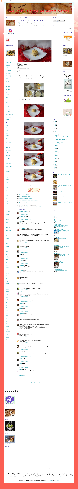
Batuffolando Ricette (57, 253)
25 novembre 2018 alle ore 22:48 (25, 367)
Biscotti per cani (8, 62)
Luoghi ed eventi (8, 150)
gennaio (56, 158)
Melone (7, 259)
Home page (9, 14)
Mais (6, 249)
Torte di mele (8, 89)
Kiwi (6, 241)
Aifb (6, 127)
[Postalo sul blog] (31, 205)
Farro (7, 222)
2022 (55, 127)
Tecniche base (8, 163)
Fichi (6, 225)
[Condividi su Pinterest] (35, 205)
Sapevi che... (20, 14)
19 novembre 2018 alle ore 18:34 (25, 252)
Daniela (23, 205)
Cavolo (7, 203)
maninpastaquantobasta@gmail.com (61, 476)
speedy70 (21, 303)
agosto (56, 148)
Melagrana (7, 256)
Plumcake (7, 81)
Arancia (7, 187)
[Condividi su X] (32, 205)
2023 (55, 125)
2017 (55, 160)
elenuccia (21, 270)
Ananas (7, 182)
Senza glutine (8, 161)
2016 (55, 161)
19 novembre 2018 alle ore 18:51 (25, 258)
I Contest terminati (35, 14)
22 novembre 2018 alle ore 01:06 (25, 316)
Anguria (7, 184)
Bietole (7, 198)
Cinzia (21, 318)
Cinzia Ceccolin (22, 216)
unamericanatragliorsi (58, 269)
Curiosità (7, 135)
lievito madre (8, 169)
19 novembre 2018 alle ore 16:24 (25, 242)
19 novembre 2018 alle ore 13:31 (25, 219)
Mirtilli (7, 260)
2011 (55, 168)
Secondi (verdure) (9, 117)
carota (7, 332)
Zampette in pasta (23, 276)
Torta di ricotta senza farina (63, 238)
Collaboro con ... (27, 14)
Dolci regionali (8, 76)
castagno (27, 68)
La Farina (7, 144)
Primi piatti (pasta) (9, 109)
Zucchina (7, 326)
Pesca (7, 276)
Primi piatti (7, 106)
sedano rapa (8, 340)
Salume (7, 302)
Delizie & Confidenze (57, 224)
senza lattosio (45, 206)
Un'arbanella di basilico (24, 211)
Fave (6, 224)
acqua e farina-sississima (58, 229)
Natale (33, 206)
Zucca (7, 324)
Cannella (7, 200)
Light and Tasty (19, 23)
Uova (7, 315)
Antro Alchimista (22, 228)
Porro (7, 292)
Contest (7, 133)
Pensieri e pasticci (57, 215)
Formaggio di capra (9, 233)
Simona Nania (22, 249)
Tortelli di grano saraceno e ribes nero (64, 191)
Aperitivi (7, 97)
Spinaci (7, 308)
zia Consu (21, 260)
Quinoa (7, 296)
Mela (6, 254)
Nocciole (7, 267)
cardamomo (8, 331)
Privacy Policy (53, 14)
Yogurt (7, 321)
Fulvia (21, 363)
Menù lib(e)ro (8, 155)
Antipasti (21, 206)
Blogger (57, 480)
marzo (56, 155)
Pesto (7, 278)
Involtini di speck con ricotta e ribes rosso (65, 202)
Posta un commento (21, 375)
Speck (7, 307)
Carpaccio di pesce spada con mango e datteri (25, 198)
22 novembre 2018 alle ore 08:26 (25, 329)
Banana (7, 195)
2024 (55, 124)
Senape (7, 305)
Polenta (7, 284)
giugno (56, 151)
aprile (56, 154)
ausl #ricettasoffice (9, 166)
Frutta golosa (8, 78)
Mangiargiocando (9, 152)
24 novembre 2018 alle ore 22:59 (25, 356)
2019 (55, 131)
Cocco (7, 209)
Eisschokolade (61, 262)
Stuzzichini (7, 119)
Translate (61, 22)
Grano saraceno (8, 238)
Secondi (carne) (8, 112)
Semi (6, 304)
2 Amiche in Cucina (57, 219)
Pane (7, 100)
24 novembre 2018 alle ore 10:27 (25, 349)
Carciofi (7, 201)
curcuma (7, 337)
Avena (7, 190)
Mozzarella (7, 264)
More (6, 262)
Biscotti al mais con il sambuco (60, 142)
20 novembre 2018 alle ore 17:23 (25, 284)
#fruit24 (7, 125)
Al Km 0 (7, 128)
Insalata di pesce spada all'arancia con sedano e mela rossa (29, 200)
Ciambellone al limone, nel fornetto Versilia (60, 270)
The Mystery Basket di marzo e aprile (64, 174)
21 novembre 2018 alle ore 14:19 (25, 301)
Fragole (7, 235)
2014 (55, 164)
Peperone (7, 273)
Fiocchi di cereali (8, 230)
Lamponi (7, 243)
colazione (7, 168)
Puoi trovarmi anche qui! (45, 14)
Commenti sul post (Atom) (35, 382)
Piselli (7, 281)
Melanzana (8, 257)
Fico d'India (8, 227)
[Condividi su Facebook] (34, 205)
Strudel (7, 83)
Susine (7, 310)
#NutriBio (7, 124)
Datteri (7, 216)
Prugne (7, 294)
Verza (7, 320)
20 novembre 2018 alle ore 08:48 (25, 268)
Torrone (7, 313)
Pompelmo (7, 289)
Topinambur (8, 312)
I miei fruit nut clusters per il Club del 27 (61, 136)
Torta (6, 84)
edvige (21, 308)
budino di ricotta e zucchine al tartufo (24, 194)
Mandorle (7, 252)
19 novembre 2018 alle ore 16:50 (25, 247)
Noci (35, 206)
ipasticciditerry (22, 298)
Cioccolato (7, 206)
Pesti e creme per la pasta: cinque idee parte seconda (62, 216)
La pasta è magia (9, 145)
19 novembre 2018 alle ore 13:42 (25, 226)
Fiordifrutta (7, 138)
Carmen (21, 344)
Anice (7, 185)
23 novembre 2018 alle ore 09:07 (25, 342)
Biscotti (7, 60)
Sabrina (21, 369)
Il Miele (25, 206)
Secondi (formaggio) (9, 114)
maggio (56, 152)
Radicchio (7, 297)
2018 (55, 132)
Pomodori (7, 288)
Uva (6, 316)
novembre (56, 135)
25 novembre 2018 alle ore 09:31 (25, 361)
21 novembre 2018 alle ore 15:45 (25, 306)
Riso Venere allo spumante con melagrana (62, 138)
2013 (55, 165)
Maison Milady (56, 245)
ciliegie (7, 334)
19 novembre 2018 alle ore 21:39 (25, 263)
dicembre (56, 134)
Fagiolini (7, 219)
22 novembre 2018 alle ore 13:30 (25, 336)
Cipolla (7, 208)
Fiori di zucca (8, 232)
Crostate (7, 67)
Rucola (7, 300)
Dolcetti (7, 68)
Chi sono (14, 14)
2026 (55, 121)
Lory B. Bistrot (56, 237)
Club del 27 (8, 132)
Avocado (7, 192)
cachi (7, 329)
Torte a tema (8, 86)
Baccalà (7, 193)
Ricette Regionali (9, 158)
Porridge (7, 291)
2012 (55, 167)
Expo (6, 136)
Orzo (6, 270)
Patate (7, 272)
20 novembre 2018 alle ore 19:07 (25, 289)
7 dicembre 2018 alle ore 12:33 (25, 373)
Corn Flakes (8, 211)
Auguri (7, 130)
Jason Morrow (49, 480)
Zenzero (7, 323)
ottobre (56, 145)
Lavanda (7, 244)
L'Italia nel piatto (8, 142)
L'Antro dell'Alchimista (58, 261)
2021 (55, 128)
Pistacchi (7, 283)
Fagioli (7, 217)
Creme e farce (8, 65)
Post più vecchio (47, 380)
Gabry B (21, 358)
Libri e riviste (8, 147)
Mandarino (7, 251)
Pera (6, 275)
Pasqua (7, 102)
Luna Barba (22, 291)
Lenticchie (7, 246)
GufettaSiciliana (22, 244)
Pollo (6, 286)
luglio (56, 149)
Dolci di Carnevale (9, 73)
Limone (7, 248)
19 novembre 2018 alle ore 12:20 (25, 214)
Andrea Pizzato (22, 265)
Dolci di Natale (8, 75)
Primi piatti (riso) (8, 111)
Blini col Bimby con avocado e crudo (24, 196)
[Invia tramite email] (30, 205)
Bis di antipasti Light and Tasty (23, 202)
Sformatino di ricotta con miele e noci (61, 139)
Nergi (7, 265)
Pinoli (7, 280)
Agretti (7, 177)
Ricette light (38, 206)
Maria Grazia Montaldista (24, 233)
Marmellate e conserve (9, 153)
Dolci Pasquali (8, 70)
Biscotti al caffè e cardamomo (60, 143)
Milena (21, 221)
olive (6, 339)
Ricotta (41, 206)
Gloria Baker (22, 313)
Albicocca (7, 179)
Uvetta (7, 318)
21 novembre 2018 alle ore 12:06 (25, 296)
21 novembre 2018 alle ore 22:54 (25, 311)
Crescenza (7, 214)
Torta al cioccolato (61, 196)
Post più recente (20, 380)
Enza (20, 254)
